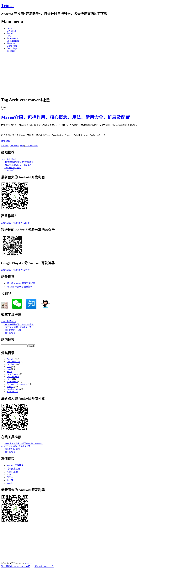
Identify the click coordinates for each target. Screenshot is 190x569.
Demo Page (12, 46)
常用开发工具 (13, 469)
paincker (10, 483)
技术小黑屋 (12, 472)
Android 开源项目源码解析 (19, 287)
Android (10, 33)
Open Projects (13, 41)
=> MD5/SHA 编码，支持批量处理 (15, 446)
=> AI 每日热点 (8, 159)
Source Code (12, 391)
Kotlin (9, 371)
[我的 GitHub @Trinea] (45, 308)
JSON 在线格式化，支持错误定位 (19, 162)
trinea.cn (28, 563)
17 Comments (31, 145)
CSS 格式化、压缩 (12, 168)
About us (11, 43)
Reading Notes (13, 389)
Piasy (9, 474)
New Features (13, 374)
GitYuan (10, 477)
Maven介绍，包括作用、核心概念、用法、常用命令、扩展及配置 (65, 117)
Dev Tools (11, 31)
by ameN (11, 51)
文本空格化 (9, 170)
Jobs (9, 369)
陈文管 (10, 480)
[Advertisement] (95, 73)
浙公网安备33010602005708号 (15, 566)
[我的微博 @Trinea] (4, 308)
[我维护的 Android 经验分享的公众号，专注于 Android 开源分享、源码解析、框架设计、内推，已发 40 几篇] (12, 256)
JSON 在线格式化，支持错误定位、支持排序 (23, 443)
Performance (12, 38)
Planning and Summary (17, 384)
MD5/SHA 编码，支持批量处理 (18, 165)
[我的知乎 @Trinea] (31, 308)
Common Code (13, 361)
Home (9, 28)
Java (9, 36)
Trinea (7, 5)
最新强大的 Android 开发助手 (15, 223)
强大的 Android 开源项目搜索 (21, 283)
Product (10, 386)
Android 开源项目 (15, 465)
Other (9, 379)
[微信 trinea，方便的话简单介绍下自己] (17, 308)
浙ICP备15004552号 (44, 566)
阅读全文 (5, 141)
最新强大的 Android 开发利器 (15, 270)
